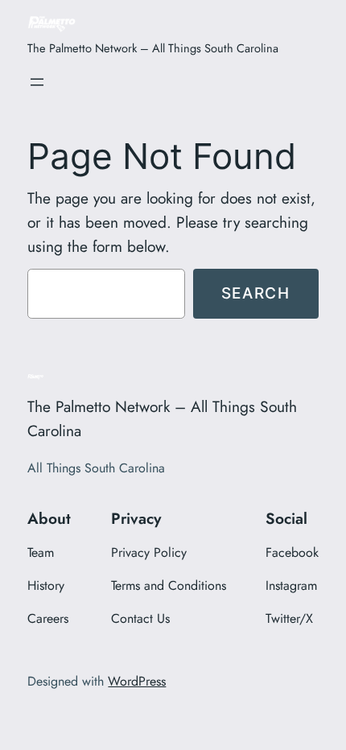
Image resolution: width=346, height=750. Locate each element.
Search (255, 293)
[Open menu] (37, 82)
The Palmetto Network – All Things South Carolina (152, 47)
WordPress (137, 681)
